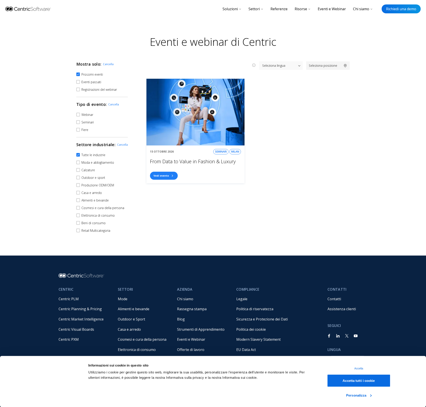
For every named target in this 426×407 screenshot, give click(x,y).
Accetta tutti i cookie (359, 381)
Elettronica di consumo (137, 349)
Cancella (108, 64)
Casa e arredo (129, 329)
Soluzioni (230, 8)
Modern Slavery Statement (258, 339)
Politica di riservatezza (254, 308)
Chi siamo (361, 8)
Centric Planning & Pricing (80, 308)
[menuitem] (85, 299)
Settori (254, 8)
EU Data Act (246, 349)
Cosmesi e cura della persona (142, 339)
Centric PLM (69, 298)
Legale (241, 298)
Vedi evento (161, 175)
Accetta (358, 368)
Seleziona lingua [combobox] (273, 65)
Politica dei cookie (251, 329)
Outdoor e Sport (131, 319)
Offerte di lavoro (190, 349)
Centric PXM (69, 339)
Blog (181, 319)
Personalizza (356, 395)
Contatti (334, 298)
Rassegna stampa (192, 308)
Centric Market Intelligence (81, 319)
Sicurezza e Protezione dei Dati (262, 319)
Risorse (301, 8)
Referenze (279, 8)
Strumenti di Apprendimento (201, 329)
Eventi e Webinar (332, 8)
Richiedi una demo (401, 8)
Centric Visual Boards (76, 329)
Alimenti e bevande (133, 308)
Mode (122, 298)
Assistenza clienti (341, 308)
